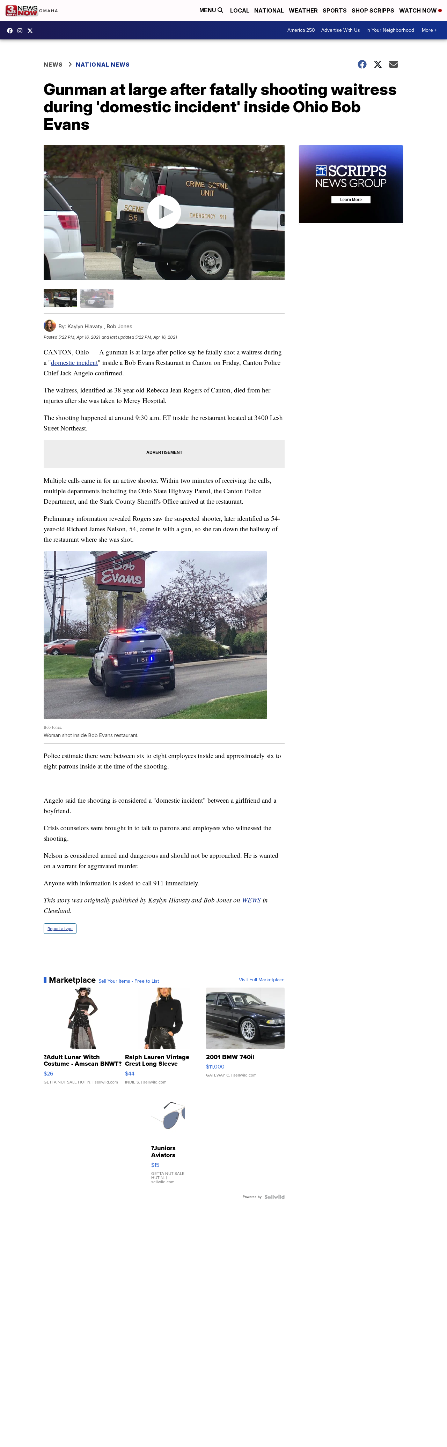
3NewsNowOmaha (31, 30)
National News (103, 64)
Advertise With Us (340, 30)
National (269, 10)
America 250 (301, 30)
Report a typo (60, 928)
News (53, 64)
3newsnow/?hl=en (21, 30)
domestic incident (74, 362)
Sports (335, 10)
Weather (303, 10)
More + (429, 30)
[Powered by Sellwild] (274, 1196)
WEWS (251, 899)
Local (239, 10)
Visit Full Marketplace (262, 979)
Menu (208, 10)
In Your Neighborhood (390, 30)
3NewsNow (11, 30)
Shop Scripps (373, 10)
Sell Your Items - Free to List (128, 981)
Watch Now (418, 10)
